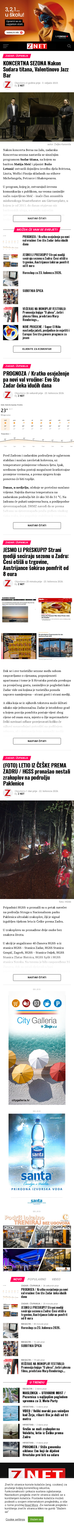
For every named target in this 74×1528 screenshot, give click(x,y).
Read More (31, 1505)
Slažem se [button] (35, 1519)
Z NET (21, 85)
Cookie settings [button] (15, 1519)
